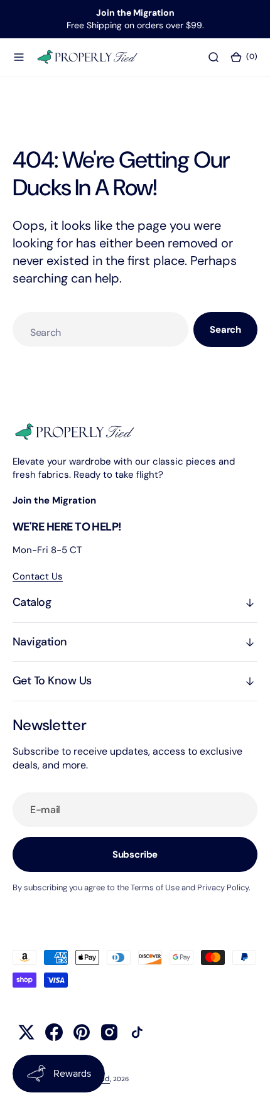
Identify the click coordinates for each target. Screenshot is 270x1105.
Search (225, 329)
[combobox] (100, 329)
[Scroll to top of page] (248, 1083)
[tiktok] (137, 1032)
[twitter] (26, 1032)
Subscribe (135, 854)
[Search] (213, 56)
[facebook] (54, 1032)
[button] (19, 56)
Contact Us (38, 576)
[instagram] (109, 1032)
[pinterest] (81, 1032)
